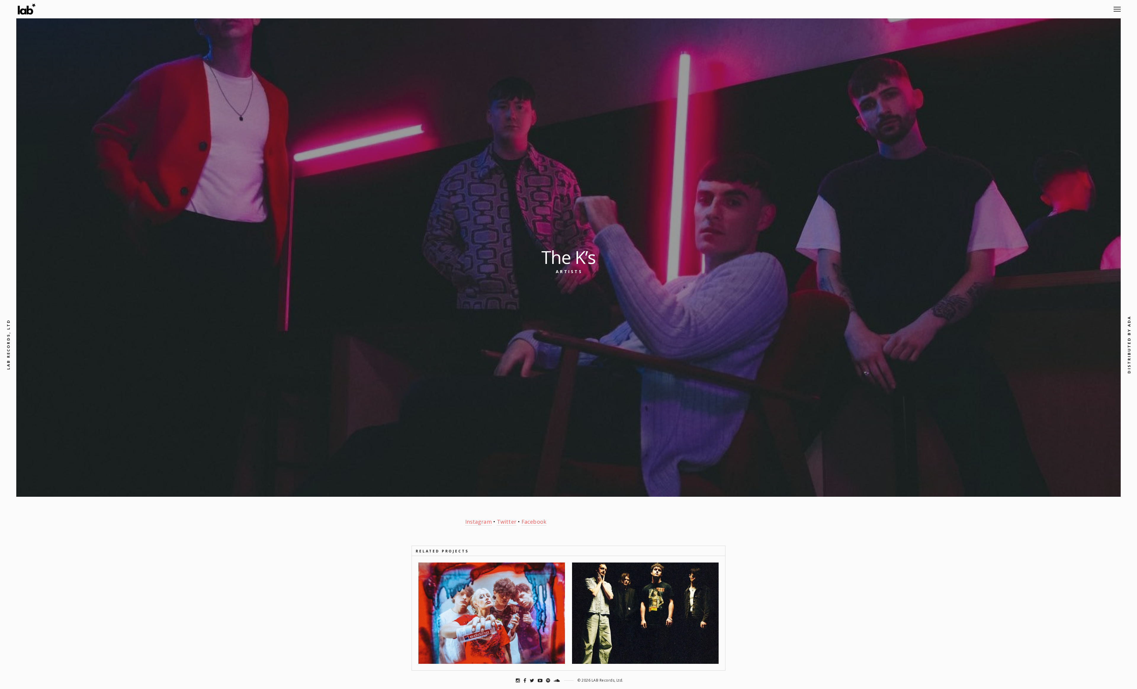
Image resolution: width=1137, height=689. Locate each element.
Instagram (478, 521)
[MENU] (1117, 7)
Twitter (506, 521)
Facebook (533, 521)
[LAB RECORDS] (26, 9)
